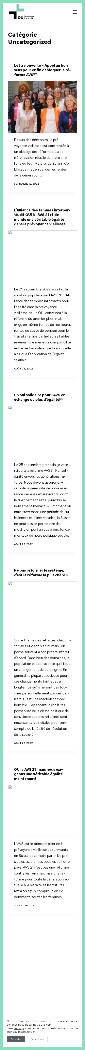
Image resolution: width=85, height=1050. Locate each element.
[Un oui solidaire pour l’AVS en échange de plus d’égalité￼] (42, 432)
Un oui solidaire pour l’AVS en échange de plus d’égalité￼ (39, 397)
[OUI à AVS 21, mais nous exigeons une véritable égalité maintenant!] (42, 811)
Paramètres (37, 1039)
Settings (19, 1028)
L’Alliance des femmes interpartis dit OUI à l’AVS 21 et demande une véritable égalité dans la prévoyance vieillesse (42, 217)
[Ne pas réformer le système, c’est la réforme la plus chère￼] (42, 607)
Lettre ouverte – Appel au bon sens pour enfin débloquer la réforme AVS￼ (42, 70)
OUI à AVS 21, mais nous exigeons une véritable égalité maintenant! (38, 774)
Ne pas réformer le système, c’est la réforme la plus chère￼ (41, 572)
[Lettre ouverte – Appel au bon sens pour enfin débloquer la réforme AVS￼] (42, 107)
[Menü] (75, 12)
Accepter (16, 1039)
